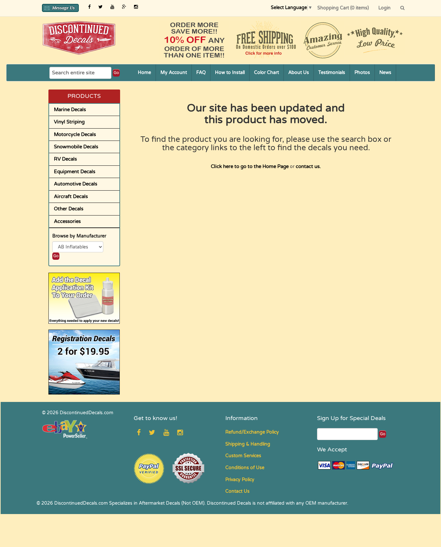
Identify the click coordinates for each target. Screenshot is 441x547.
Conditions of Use (244, 467)
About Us (298, 72)
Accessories (67, 221)
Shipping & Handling (247, 444)
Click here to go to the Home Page (250, 166)
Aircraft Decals (71, 196)
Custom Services (243, 455)
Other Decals (68, 209)
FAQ (201, 72)
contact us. (308, 166)
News (385, 72)
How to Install (230, 72)
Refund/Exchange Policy (252, 432)
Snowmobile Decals (76, 147)
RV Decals (65, 159)
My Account (173, 72)
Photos (362, 72)
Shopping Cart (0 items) (343, 8)
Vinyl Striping (69, 122)
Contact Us (237, 491)
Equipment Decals (74, 171)
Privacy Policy (239, 479)
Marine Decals (70, 109)
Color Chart (266, 72)
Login (384, 8)
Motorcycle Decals (75, 134)
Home (144, 72)
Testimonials (331, 72)
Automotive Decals (75, 184)
